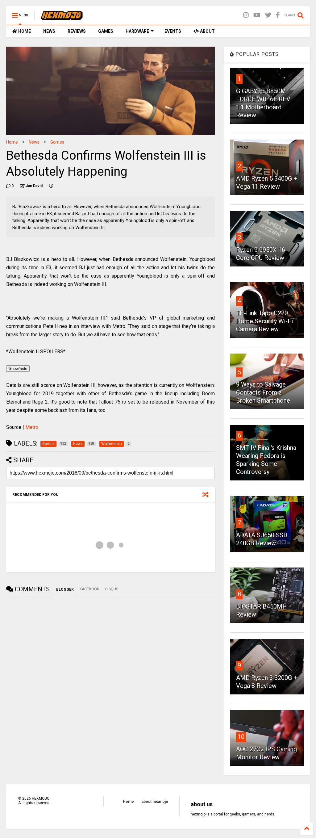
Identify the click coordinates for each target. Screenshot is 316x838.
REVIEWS (77, 31)
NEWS (49, 31)
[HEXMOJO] (62, 17)
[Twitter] (268, 15)
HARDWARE (137, 31)
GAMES (105, 31)
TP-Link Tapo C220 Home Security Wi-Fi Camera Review (264, 321)
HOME (24, 31)
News (34, 142)
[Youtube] (256, 15)
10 (241, 736)
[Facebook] (278, 15)
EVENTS (172, 31)
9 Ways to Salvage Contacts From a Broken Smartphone (263, 392)
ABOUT (207, 31)
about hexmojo (155, 801)
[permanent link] (51, 186)
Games (57, 142)
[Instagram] (246, 15)
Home (12, 142)
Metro (31, 427)
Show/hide (18, 368)
